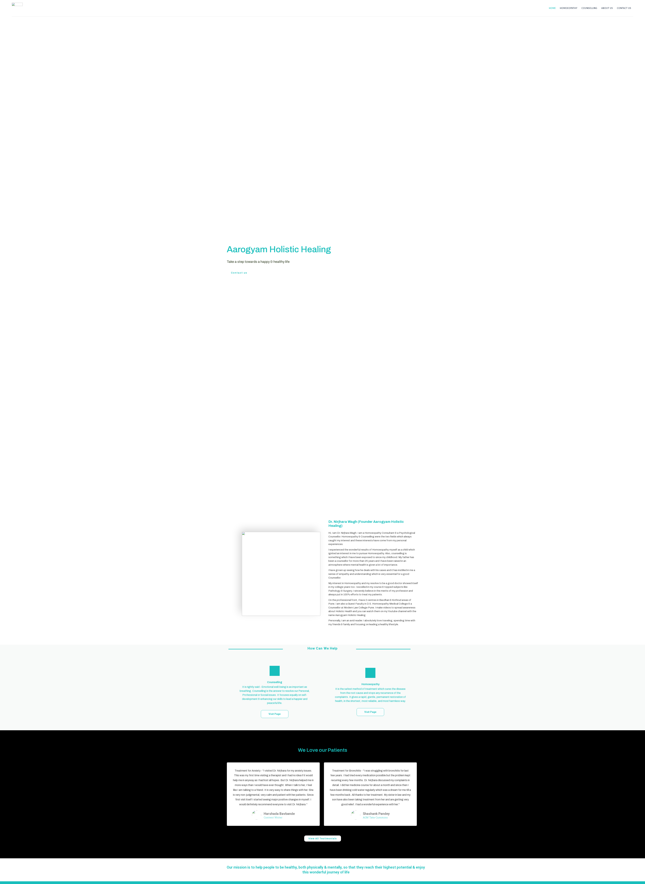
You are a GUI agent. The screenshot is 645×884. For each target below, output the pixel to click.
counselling (589, 8)
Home (552, 8)
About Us (607, 8)
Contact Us (624, 8)
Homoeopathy (568, 8)
